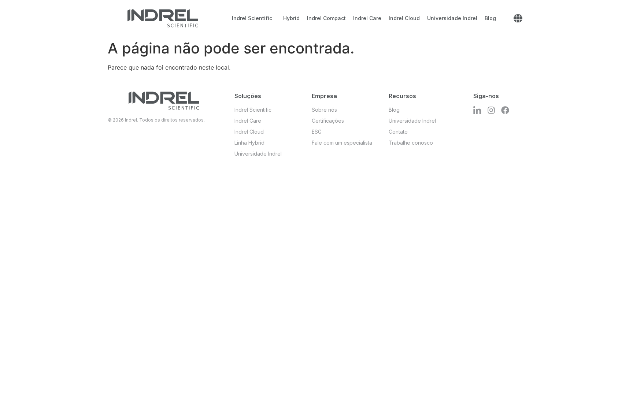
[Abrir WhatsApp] (615, 390)
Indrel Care (367, 18)
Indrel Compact (326, 18)
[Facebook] (505, 110)
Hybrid (291, 18)
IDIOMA (518, 18)
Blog (490, 18)
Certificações (328, 121)
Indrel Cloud (404, 18)
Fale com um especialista (342, 143)
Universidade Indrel (452, 18)
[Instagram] (491, 110)
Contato (398, 132)
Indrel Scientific (252, 18)
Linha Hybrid (249, 143)
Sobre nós (324, 110)
